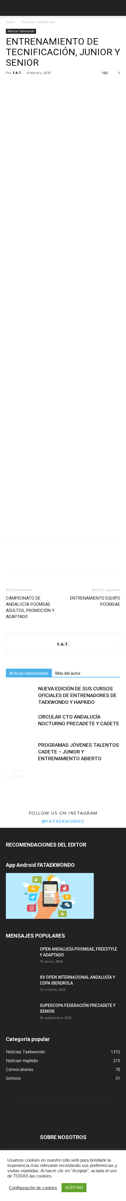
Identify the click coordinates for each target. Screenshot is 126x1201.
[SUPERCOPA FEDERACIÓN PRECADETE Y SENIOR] (20, 1012)
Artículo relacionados (28, 673)
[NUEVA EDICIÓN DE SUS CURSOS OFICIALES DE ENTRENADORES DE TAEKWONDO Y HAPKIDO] (20, 695)
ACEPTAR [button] (74, 1187)
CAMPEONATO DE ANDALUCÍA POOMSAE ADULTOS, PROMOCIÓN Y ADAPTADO (30, 607)
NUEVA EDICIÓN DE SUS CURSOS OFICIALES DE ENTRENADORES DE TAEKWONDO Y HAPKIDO (77, 695)
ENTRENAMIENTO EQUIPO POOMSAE (95, 601)
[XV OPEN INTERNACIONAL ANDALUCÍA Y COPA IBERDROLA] (20, 984)
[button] (118, 8)
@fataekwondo (63, 821)
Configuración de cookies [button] (33, 1187)
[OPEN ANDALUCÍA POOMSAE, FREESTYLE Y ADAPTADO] (20, 956)
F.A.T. (17, 72)
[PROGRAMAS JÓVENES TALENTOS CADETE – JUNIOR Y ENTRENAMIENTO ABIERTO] (20, 752)
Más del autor (68, 673)
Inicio (10, 21)
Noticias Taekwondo (38, 21)
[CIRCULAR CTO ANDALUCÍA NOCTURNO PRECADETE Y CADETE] (20, 724)
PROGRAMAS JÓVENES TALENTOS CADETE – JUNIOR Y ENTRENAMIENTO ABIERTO (78, 751)
